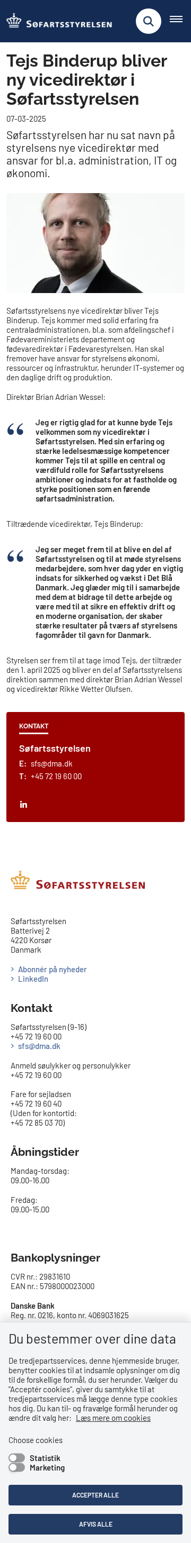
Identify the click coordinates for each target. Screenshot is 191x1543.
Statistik (45, 1458)
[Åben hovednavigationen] (180, 21)
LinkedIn (33, 978)
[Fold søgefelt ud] (148, 21)
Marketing (47, 1467)
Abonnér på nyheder (52, 969)
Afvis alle (95, 1524)
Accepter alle (95, 1495)
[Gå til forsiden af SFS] (56, 21)
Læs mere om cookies (113, 1417)
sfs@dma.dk (39, 1046)
